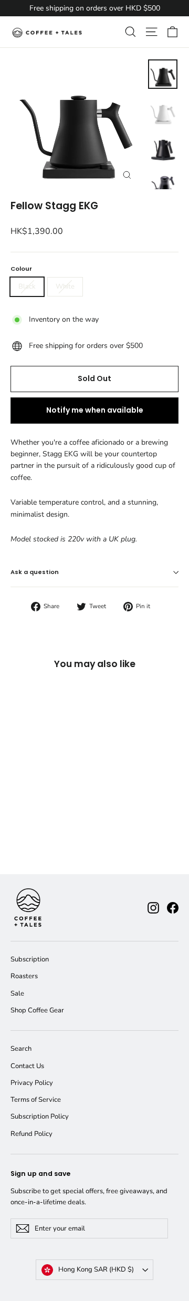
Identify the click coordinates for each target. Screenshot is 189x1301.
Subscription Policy (39, 1116)
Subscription (29, 959)
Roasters (24, 976)
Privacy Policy (31, 1083)
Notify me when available (94, 410)
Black (27, 286)
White (65, 286)
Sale (17, 993)
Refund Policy (31, 1134)
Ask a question (34, 572)
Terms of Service (35, 1099)
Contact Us (27, 1066)
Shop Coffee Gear (37, 1010)
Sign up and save (40, 1173)
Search (21, 1048)
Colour (21, 268)
